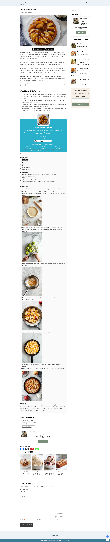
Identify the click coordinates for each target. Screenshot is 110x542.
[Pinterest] (86, 3)
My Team (84, 534)
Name (22, 519)
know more (43, 441)
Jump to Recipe (38, 49)
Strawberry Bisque (28, 421)
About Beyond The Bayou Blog (34, 534)
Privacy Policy (63, 534)
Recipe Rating (24, 489)
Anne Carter (24, 12)
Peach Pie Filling (27, 427)
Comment (23, 496)
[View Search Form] (89, 3)
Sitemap (55, 535)
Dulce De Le (25, 425)
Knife (23, 162)
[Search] (88, 10)
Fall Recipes (78, 2)
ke (34, 425)
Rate (50, 141)
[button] (40, 136)
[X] (27, 449)
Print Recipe (50, 49)
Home (59, 2)
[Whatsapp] (37, 449)
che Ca (31, 425)
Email (39, 519)
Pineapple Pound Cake (29, 423)
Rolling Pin (25, 159)
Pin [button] (44, 141)
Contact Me (51, 534)
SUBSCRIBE (81, 104)
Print (37, 141)
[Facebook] (22, 449)
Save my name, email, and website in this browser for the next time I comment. (60, 516)
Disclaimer (75, 534)
